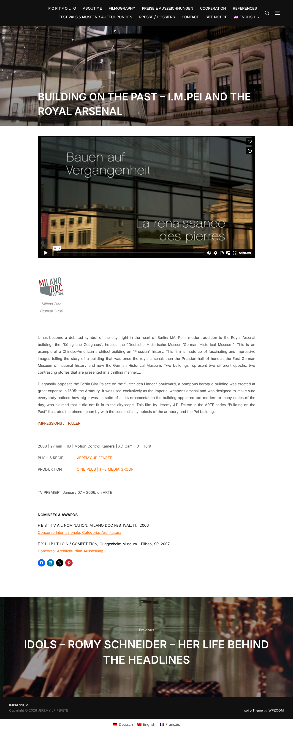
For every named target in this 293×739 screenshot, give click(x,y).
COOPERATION (213, 8)
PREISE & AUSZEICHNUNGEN (167, 8)
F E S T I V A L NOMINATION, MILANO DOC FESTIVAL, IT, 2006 (94, 525)
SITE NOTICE (216, 17)
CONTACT (190, 17)
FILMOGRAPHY (122, 8)
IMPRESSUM (18, 705)
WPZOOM (276, 710)
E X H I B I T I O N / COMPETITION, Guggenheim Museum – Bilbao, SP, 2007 (104, 544)
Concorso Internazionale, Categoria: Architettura (79, 532)
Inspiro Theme (252, 710)
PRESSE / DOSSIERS (157, 17)
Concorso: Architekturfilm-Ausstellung (70, 551)
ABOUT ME (92, 8)
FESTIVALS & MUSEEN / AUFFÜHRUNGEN (95, 17)
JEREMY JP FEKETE (94, 458)
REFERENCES (245, 8)
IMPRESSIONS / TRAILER (59, 423)
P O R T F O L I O (62, 8)
